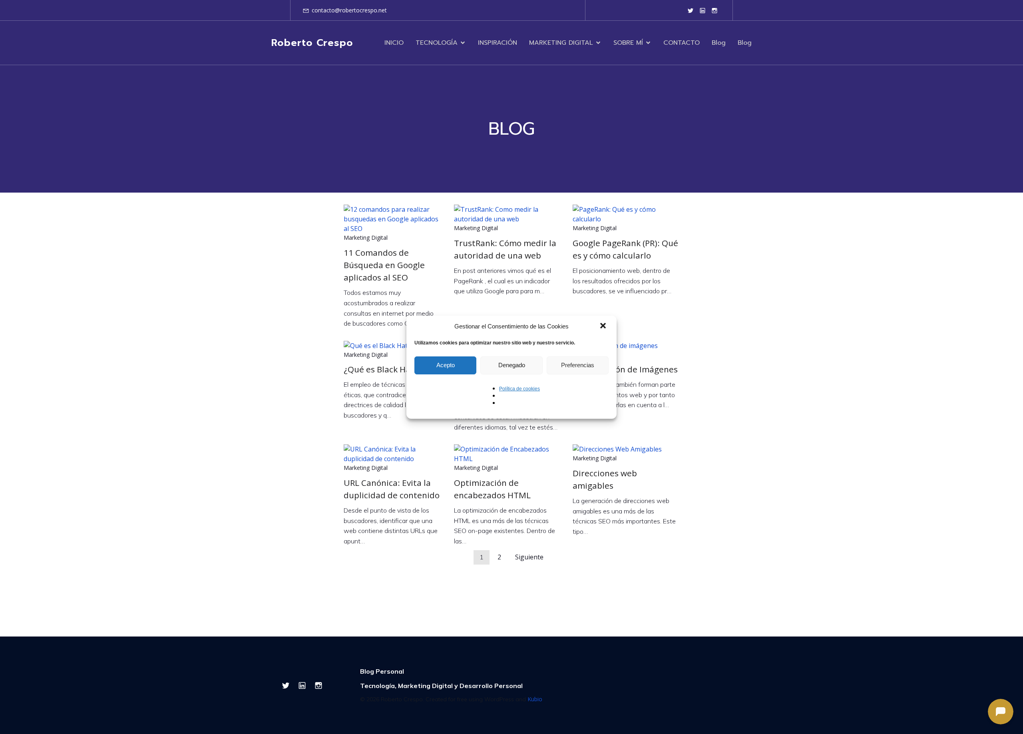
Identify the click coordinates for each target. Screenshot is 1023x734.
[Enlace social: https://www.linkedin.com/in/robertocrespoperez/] (703, 10)
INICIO (394, 43)
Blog (719, 43)
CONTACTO (681, 43)
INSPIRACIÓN (497, 43)
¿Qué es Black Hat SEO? (389, 369)
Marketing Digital (366, 237)
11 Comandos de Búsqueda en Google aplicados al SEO (384, 265)
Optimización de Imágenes (625, 369)
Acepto (445, 365)
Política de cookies (519, 389)
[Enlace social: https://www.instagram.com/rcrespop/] (714, 10)
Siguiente (529, 557)
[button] (604, 326)
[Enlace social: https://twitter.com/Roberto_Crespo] (691, 10)
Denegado (511, 365)
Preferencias (577, 365)
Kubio (534, 699)
